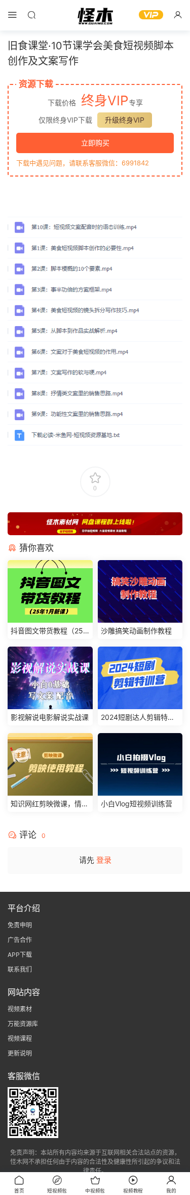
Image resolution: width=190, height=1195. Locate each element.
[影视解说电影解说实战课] (50, 678)
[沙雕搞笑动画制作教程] (140, 591)
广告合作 (20, 940)
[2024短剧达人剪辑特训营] (140, 678)
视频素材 (20, 1009)
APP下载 (20, 954)
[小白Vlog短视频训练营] (140, 764)
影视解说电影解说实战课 (50, 717)
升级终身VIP (124, 119)
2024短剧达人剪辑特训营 (138, 717)
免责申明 (20, 925)
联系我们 (20, 969)
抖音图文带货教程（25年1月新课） (47, 631)
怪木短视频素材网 (95, 15)
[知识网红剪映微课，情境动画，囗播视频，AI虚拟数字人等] (50, 764)
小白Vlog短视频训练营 (136, 803)
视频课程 (20, 1038)
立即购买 (95, 142)
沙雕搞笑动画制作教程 (136, 630)
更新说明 (20, 1053)
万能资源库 (23, 1024)
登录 (103, 860)
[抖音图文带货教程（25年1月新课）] (50, 591)
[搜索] (31, 14)
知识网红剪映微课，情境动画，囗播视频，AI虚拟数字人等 (50, 804)
